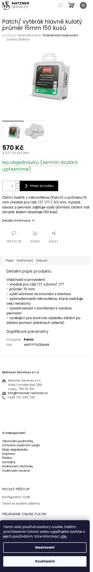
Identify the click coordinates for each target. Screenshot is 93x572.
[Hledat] (60, 5)
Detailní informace (16, 220)
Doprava (8, 454)
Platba (7, 458)
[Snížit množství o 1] (17, 188)
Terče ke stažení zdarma (21, 504)
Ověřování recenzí (16, 471)
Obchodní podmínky (17, 441)
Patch (29, 339)
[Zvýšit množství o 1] (17, 183)
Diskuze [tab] (41, 260)
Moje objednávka (15, 450)
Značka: (18, 39)
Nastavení (45, 547)
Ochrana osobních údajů (21, 445)
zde (63, 536)
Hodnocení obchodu (17, 466)
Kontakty (9, 462)
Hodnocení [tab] (25, 260)
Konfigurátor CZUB (16, 497)
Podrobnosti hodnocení (60, 35)
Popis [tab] (10, 260)
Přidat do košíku (42, 186)
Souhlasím (45, 561)
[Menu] (83, 5)
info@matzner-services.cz (28, 393)
